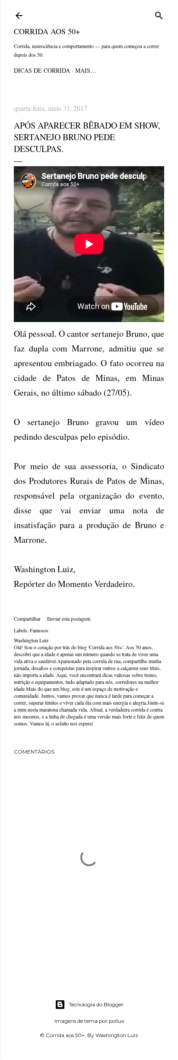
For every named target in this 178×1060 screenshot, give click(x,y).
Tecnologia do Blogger (96, 1004)
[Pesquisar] (159, 14)
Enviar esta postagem (68, 618)
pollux (116, 1021)
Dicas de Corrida (42, 70)
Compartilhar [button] (27, 618)
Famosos (39, 630)
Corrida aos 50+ (47, 31)
